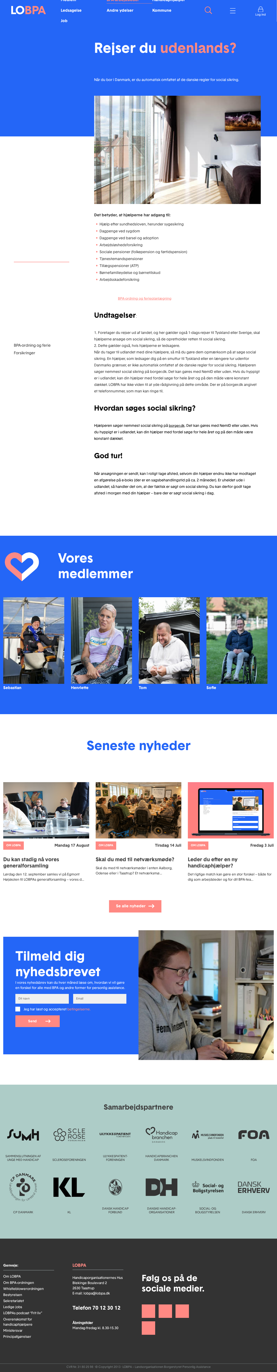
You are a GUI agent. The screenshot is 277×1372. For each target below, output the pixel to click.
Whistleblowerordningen (23, 1289)
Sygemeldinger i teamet (35, 315)
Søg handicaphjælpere (34, 338)
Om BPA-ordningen (18, 1283)
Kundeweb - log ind (31, 323)
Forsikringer (24, 353)
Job (64, 21)
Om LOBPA (12, 1276)
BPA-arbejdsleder (29, 269)
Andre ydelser (120, 11)
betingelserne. (79, 1009)
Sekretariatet (13, 1301)
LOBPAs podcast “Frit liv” (22, 1313)
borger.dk (177, 425)
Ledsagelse (71, 11)
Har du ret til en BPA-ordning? (40, 292)
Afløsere (21, 307)
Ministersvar (13, 1330)
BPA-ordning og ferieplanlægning (144, 298)
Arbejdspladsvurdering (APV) (40, 330)
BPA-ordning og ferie (32, 346)
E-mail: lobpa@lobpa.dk (91, 1293)
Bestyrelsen (12, 1295)
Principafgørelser (17, 1336)
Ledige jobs (12, 1307)
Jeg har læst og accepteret (57, 1009)
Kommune (161, 11)
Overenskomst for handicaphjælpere (17, 1322)
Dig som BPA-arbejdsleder (37, 277)
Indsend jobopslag (30, 285)
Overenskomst (27, 300)
